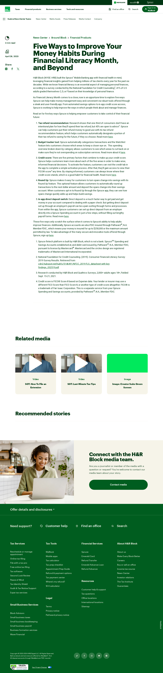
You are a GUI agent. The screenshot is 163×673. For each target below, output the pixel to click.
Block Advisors (17, 613)
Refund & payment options (59, 573)
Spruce (85, 552)
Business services (53, 9)
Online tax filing (17, 558)
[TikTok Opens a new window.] (77, 656)
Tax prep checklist (54, 564)
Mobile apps (52, 556)
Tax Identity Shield (19, 584)
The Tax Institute (125, 581)
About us (121, 552)
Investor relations (125, 577)
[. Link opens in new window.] (19, 667)
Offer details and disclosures (31, 509)
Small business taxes (20, 617)
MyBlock (50, 552)
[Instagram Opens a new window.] (92, 656)
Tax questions (88, 593)
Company (98, 19)
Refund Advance (90, 569)
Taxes (17, 9)
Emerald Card (88, 556)
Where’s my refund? (55, 581)
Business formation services (23, 630)
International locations (92, 602)
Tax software (16, 571)
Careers (121, 560)
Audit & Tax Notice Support (23, 588)
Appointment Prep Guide (58, 569)
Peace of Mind (17, 580)
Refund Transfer (89, 560)
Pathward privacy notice (57, 615)
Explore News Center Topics (19, 19)
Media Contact (85, 19)
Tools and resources (75, 9)
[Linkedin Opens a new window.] (106, 656)
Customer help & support (94, 589)
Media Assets (55, 19)
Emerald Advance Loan (93, 564)
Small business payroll (21, 626)
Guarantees (122, 586)
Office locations (89, 598)
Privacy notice (52, 610)
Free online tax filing (20, 567)
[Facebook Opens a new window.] (84, 656)
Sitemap (86, 606)
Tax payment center (55, 577)
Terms (49, 606)
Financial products (33, 9)
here (110, 136)
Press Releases (70, 19)
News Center (41, 19)
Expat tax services (18, 592)
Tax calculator (52, 560)
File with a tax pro (18, 563)
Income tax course (126, 569)
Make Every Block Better (128, 556)
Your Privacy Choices (39, 667)
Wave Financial (17, 634)
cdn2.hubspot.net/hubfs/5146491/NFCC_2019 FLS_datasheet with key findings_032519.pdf (74, 265)
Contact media (118, 485)
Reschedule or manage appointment (21, 552)
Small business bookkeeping (24, 621)
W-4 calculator (53, 586)
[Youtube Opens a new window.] (99, 656)
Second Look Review (20, 575)
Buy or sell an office (126, 564)
